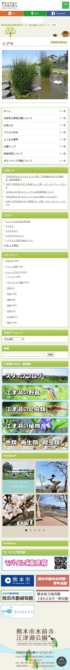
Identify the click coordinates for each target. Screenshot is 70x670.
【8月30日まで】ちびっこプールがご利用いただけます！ (31, 197)
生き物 (10, 317)
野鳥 (9, 322)
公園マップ (10, 146)
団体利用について (13, 153)
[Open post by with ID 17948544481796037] (18, 510)
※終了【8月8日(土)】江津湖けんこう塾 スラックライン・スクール (35, 186)
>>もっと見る (11, 245)
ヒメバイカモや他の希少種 (17, 221)
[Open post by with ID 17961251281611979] (18, 477)
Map (36, 13)
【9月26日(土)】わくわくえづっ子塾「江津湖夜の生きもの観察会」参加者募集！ (34, 178)
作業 (9, 288)
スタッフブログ (12, 272)
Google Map (35, 660)
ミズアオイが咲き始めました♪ (19, 240)
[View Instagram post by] (31, 490)
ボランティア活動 (15, 282)
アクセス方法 (11, 132)
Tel (13, 13)
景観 (9, 300)
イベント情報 (11, 266)
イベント (11, 277)
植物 (9, 305)
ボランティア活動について (18, 160)
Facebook (60, 13)
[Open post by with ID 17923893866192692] (51, 477)
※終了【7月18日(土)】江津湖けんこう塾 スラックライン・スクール (35, 203)
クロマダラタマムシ (14, 236)
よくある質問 (11, 139)
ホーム (7, 111)
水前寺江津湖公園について (18, 118)
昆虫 (9, 294)
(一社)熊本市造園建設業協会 (42, 666)
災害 (9, 311)
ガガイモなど (11, 231)
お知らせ (8, 125)
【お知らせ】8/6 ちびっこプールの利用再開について (29, 192)
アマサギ (9, 226)
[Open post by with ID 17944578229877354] (51, 510)
